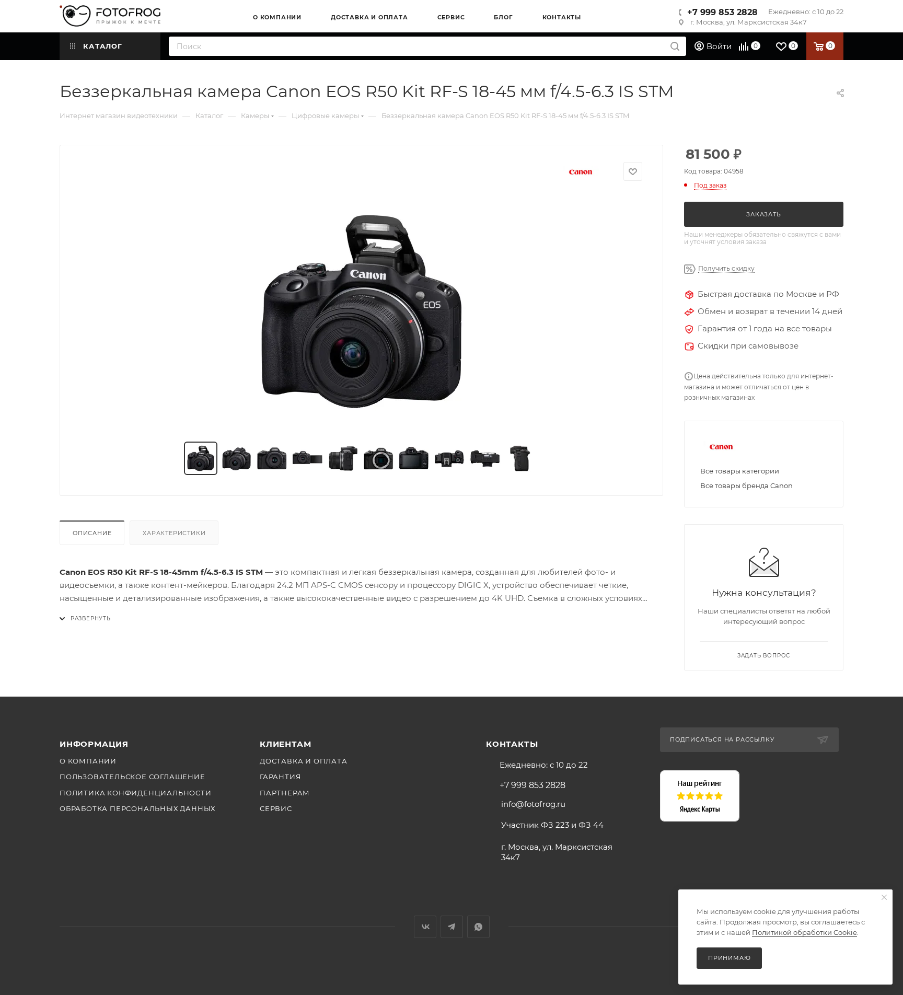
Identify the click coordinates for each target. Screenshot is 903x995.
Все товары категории (739, 471)
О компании (88, 761)
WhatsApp (478, 927)
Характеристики (174, 533)
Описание (92, 533)
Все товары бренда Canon (746, 485)
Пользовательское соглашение (132, 776)
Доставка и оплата (304, 761)
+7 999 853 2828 (722, 12)
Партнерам (285, 793)
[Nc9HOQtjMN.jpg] (361, 311)
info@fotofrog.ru (533, 804)
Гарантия (280, 776)
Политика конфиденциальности (136, 793)
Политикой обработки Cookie (804, 932)
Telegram (452, 927)
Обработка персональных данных (137, 808)
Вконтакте (425, 927)
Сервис (276, 808)
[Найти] (675, 46)
